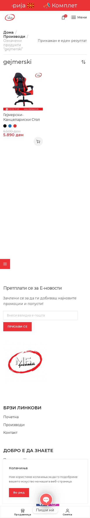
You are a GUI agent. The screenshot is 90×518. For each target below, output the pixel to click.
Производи (14, 36)
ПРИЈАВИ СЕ (17, 326)
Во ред (19, 492)
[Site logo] (9, 17)
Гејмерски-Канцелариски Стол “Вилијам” (21, 119)
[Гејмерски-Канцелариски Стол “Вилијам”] (23, 90)
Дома (8, 32)
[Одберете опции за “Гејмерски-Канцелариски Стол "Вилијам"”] (38, 141)
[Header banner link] (45, 5)
